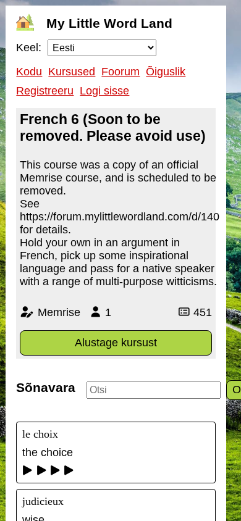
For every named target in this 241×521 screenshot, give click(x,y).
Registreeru (45, 91)
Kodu (29, 71)
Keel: (28, 47)
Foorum (120, 71)
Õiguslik (165, 71)
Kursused (71, 71)
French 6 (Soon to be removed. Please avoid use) (113, 127)
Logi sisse (104, 91)
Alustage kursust (116, 342)
